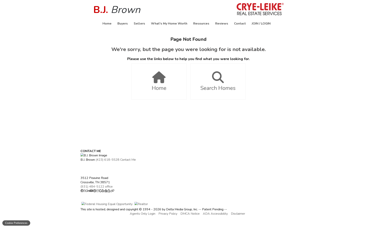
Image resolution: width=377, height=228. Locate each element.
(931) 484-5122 (97, 186)
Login (266, 23)
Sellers (139, 23)
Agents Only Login (142, 214)
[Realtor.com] (105, 191)
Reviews (221, 23)
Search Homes (218, 88)
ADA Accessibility (215, 214)
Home (107, 23)
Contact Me (128, 160)
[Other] (112, 191)
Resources (201, 23)
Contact (240, 23)
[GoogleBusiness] (100, 191)
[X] (85, 191)
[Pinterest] (94, 191)
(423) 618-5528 (107, 160)
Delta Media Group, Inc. (182, 209)
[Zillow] (108, 191)
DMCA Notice (190, 214)
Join (255, 23)
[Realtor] (141, 204)
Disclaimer (238, 214)
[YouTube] (91, 191)
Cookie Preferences (16, 223)
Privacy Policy (167, 214)
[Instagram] (97, 191)
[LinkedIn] (88, 191)
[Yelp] (103, 191)
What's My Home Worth (169, 23)
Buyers (122, 23)
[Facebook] (82, 191)
